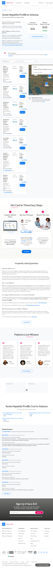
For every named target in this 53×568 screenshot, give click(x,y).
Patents (27, 562)
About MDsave (21, 531)
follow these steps (42, 302)
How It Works (34, 531)
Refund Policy (34, 536)
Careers (20, 538)
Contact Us (20, 541)
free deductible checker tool (33, 305)
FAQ (32, 538)
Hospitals (46, 536)
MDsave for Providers (7, 533)
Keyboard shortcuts (43, 94)
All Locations (4, 10)
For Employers (27, 2)
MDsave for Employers (7, 536)
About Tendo (21, 533)
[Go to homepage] (7, 524)
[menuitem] (19, 2)
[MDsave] (7, 2)
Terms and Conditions (14, 562)
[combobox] (26, 61)
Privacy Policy (30, 516)
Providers (46, 533)
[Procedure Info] (32, 25)
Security (22, 562)
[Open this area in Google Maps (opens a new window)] (31, 94)
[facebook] (39, 552)
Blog (32, 543)
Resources (20, 536)
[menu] (25, 3)
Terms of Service (37, 516)
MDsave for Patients (6, 531)
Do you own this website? (37, 72)
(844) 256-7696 (21, 543)
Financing (33, 533)
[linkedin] (46, 552)
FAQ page (34, 316)
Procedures (47, 531)
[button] (13, 22)
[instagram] (41, 552)
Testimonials (33, 546)
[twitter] (44, 552)
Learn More (23, 73)
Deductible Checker (35, 541)
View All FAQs (26, 322)
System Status (34, 562)
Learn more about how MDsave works (13, 45)
